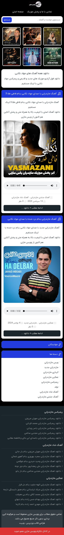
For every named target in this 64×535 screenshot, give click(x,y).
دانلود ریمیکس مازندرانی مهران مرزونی (43, 418)
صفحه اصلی (18, 11)
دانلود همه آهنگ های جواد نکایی (32, 73)
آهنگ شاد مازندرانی (20, 197)
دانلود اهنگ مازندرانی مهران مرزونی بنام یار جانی (38, 451)
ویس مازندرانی (51, 362)
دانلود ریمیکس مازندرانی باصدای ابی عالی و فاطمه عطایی (34, 438)
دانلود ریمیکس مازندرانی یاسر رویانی (44, 428)
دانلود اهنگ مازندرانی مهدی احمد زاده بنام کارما (38, 504)
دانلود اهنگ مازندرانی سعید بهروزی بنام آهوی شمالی (36, 456)
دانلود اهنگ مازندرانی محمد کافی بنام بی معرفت (38, 494)
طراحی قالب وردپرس (35, 523)
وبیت (21, 523)
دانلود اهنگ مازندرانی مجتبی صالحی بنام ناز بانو (38, 471)
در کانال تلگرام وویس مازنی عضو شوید (32, 531)
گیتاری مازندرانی (50, 372)
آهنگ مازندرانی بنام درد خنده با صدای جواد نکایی (32, 219)
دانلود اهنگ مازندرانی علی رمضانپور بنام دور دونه (38, 466)
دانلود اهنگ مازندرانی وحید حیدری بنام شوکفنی (38, 461)
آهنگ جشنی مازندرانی (40, 197)
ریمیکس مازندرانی (49, 382)
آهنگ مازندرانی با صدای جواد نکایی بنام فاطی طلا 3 (31, 93)
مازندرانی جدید (30, 323)
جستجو (7, 20)
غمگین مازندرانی (46, 323)
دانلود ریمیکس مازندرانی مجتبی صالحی (42, 433)
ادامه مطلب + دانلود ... (32, 207)
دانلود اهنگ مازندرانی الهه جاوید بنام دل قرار (40, 484)
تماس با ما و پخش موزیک (39, 11)
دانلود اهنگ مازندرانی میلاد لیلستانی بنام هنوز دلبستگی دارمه (32, 489)
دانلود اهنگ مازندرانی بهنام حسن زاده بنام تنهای (38, 499)
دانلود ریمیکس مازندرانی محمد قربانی (43, 423)
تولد (56, 387)
